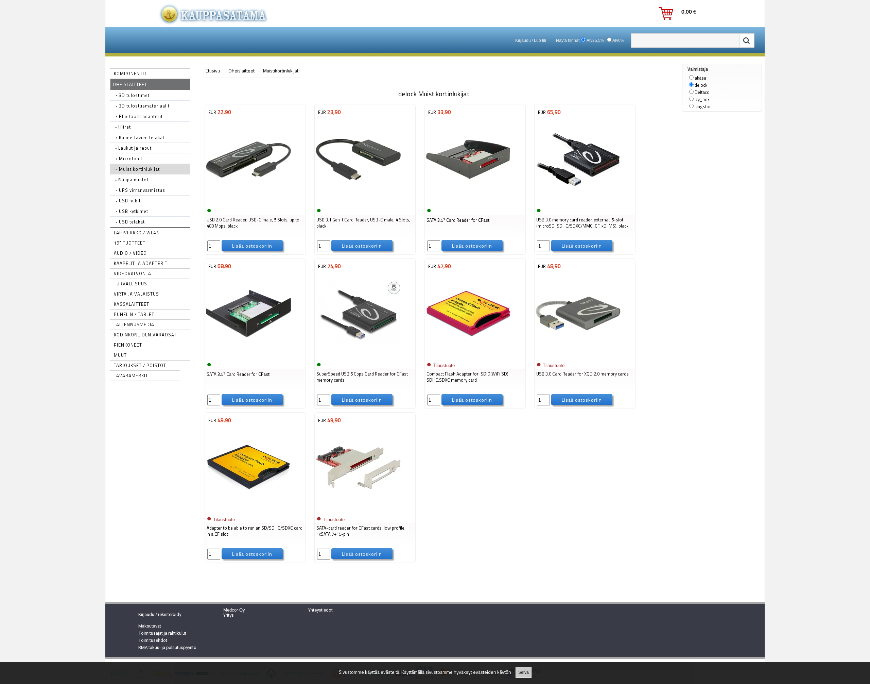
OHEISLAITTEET (130, 84)
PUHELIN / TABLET (134, 314)
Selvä (523, 672)
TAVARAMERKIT (131, 375)
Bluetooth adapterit (139, 116)
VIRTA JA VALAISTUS (136, 293)
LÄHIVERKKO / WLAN (137, 232)
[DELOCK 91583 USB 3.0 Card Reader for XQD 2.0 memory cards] (578, 355)
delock (701, 85)
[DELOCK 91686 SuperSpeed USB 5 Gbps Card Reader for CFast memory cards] (358, 355)
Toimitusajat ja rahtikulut (162, 633)
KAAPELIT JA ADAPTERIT (141, 263)
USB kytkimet (132, 211)
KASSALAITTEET (131, 304)
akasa (700, 77)
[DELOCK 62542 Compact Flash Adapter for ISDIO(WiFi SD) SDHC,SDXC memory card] (468, 355)
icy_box (702, 99)
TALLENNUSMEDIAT (135, 324)
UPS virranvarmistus (140, 190)
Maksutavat (149, 626)
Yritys (228, 615)
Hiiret (124, 126)
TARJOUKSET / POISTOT (140, 365)
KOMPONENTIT (130, 73)
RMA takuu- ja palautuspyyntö (167, 647)
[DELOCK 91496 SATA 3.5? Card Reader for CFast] (468, 201)
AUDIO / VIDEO (130, 253)
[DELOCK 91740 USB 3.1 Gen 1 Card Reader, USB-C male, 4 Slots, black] (358, 201)
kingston (703, 106)
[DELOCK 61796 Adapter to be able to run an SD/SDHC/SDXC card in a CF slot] (248, 509)
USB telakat (130, 221)
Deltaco (702, 92)
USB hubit (128, 200)
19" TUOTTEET (129, 242)
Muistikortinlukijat (138, 169)
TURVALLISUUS (130, 283)
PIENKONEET (128, 344)
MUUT (120, 355)
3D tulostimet (133, 95)
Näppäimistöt (133, 179)
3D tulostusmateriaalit (143, 105)
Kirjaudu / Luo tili (530, 40)
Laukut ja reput (134, 148)
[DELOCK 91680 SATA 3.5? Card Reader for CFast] (248, 355)
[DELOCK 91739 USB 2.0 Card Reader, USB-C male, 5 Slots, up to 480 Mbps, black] (248, 201)
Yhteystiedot (320, 610)
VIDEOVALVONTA (132, 273)
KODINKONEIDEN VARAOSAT (145, 334)
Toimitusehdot (152, 640)
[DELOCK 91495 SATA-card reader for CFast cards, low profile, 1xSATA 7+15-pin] (358, 509)
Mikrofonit (129, 158)
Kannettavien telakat (140, 137)
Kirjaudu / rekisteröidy (159, 614)
